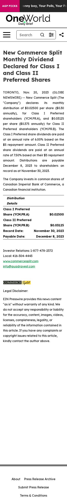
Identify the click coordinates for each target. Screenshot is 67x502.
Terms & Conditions (33, 495)
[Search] (42, 34)
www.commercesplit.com (20, 261)
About (16, 479)
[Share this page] (61, 35)
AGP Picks (9, 6)
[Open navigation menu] (6, 35)
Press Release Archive (39, 479)
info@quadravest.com (19, 266)
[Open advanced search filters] (51, 34)
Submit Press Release (33, 487)
